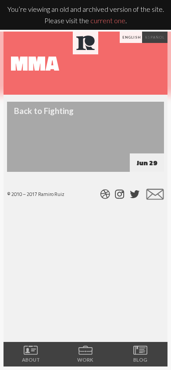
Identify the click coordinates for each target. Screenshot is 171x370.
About (31, 360)
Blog (140, 360)
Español (155, 37)
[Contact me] (155, 194)
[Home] (85, 43)
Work (85, 360)
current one (107, 20)
